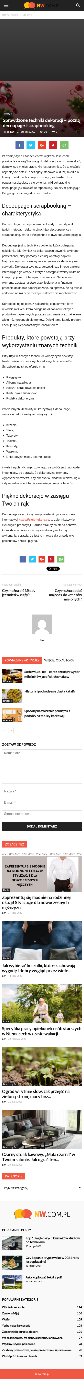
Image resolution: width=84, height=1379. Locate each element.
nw (12, 131)
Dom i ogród (10, 1084)
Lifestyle (8, 113)
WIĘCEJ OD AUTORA (59, 660)
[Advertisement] (42, 50)
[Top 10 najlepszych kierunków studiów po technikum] (12, 1243)
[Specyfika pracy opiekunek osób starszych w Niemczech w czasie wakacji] (42, 1003)
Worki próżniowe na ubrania (19, 1356)
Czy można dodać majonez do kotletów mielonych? (65, 594)
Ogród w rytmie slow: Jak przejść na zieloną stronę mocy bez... (36, 1094)
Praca (6, 1021)
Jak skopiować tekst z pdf (44, 1277)
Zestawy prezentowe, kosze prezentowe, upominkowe (37, 1350)
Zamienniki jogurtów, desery (20, 1331)
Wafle (6, 1319)
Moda (6, 890)
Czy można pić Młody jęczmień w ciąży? (18, 592)
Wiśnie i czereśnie (13, 1307)
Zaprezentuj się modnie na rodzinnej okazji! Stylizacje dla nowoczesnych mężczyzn (36, 902)
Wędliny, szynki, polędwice (18, 1344)
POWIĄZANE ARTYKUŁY (21, 660)
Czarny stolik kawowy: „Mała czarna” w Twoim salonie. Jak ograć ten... (38, 1157)
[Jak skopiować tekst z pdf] (12, 1282)
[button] (78, 5)
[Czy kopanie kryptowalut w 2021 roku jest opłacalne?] (12, 1263)
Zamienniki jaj (10, 1313)
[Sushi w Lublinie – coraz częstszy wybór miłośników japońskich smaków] (12, 676)
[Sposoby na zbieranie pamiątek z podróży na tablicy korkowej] (12, 715)
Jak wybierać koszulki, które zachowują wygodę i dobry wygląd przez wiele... (38, 968)
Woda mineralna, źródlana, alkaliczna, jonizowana (32, 1337)
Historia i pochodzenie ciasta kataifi (49, 691)
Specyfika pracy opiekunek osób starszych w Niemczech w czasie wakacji (41, 1031)
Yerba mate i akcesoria (16, 1325)
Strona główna (10, 15)
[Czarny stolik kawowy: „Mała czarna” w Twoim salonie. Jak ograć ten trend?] (42, 1129)
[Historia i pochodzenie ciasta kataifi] (12, 696)
